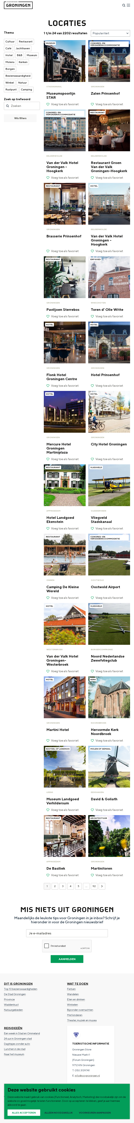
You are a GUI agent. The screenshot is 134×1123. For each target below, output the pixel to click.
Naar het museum (14, 1054)
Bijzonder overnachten (80, 1009)
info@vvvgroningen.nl (87, 1075)
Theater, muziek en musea (82, 1020)
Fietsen (71, 989)
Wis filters (20, 118)
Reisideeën (13, 1028)
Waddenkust (11, 1004)
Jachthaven (23, 48)
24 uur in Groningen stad (18, 1038)
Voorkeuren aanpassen (95, 1112)
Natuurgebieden (13, 1009)
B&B (19, 55)
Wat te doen (77, 983)
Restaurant (26, 41)
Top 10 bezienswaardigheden (20, 989)
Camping (26, 89)
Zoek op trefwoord (17, 99)
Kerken (23, 62)
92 (94, 887)
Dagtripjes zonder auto (17, 1043)
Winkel (9, 82)
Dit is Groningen (18, 983)
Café (8, 48)
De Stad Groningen (15, 994)
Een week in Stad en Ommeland (22, 1033)
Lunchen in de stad (14, 1049)
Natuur (22, 82)
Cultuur (10, 41)
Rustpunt (11, 89)
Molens (9, 62)
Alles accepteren (24, 1112)
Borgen (10, 68)
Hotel (9, 55)
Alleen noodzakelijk (58, 1112)
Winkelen (72, 1004)
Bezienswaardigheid (17, 75)
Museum (32, 55)
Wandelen (73, 994)
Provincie (9, 999)
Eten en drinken (76, 999)
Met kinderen (74, 1015)
